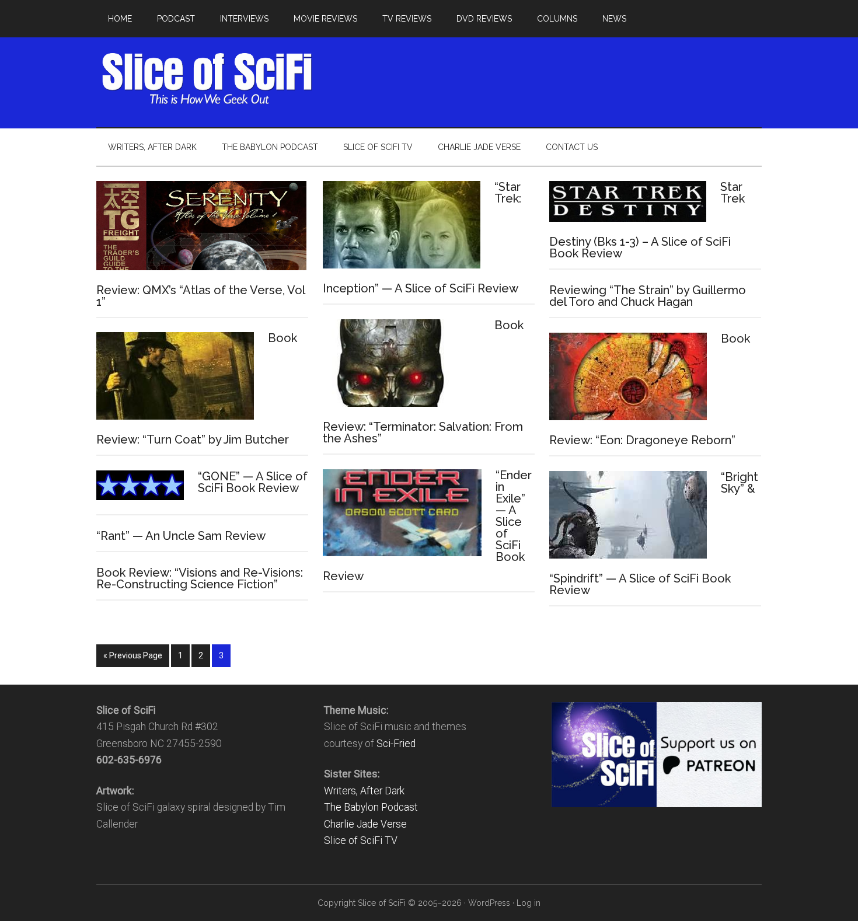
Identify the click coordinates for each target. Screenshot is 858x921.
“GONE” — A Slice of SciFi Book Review (253, 482)
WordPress (489, 903)
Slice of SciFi (207, 79)
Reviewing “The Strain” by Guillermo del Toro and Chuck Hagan (647, 296)
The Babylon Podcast (371, 807)
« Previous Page (132, 655)
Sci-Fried (396, 743)
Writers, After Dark (364, 791)
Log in (528, 903)
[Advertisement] (549, 79)
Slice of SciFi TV (360, 840)
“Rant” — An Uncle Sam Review (181, 536)
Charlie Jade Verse (365, 824)
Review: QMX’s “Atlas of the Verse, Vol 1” (200, 296)
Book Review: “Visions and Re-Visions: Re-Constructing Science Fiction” (199, 578)
